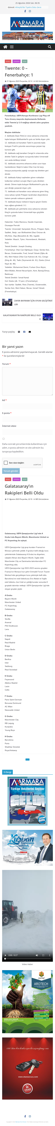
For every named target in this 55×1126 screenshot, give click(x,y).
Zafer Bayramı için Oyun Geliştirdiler (33, 302)
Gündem (16, 61)
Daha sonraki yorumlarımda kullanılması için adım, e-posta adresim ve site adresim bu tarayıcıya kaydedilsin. (24, 448)
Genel (8, 61)
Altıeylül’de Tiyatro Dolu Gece (28, 7)
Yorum (6, 364)
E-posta (6, 413)
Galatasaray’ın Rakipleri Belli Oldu (22, 317)
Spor (24, 61)
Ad (4, 400)
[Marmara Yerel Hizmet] (5, 47)
